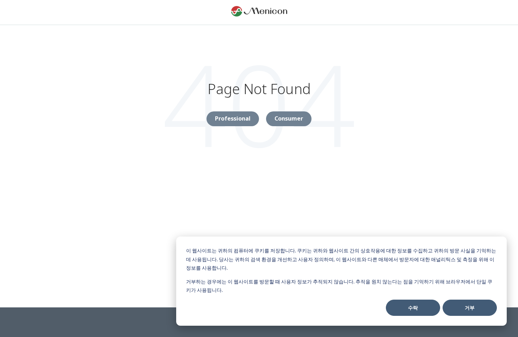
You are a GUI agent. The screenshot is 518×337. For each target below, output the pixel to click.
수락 (413, 308)
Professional (233, 118)
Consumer (289, 118)
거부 (470, 308)
